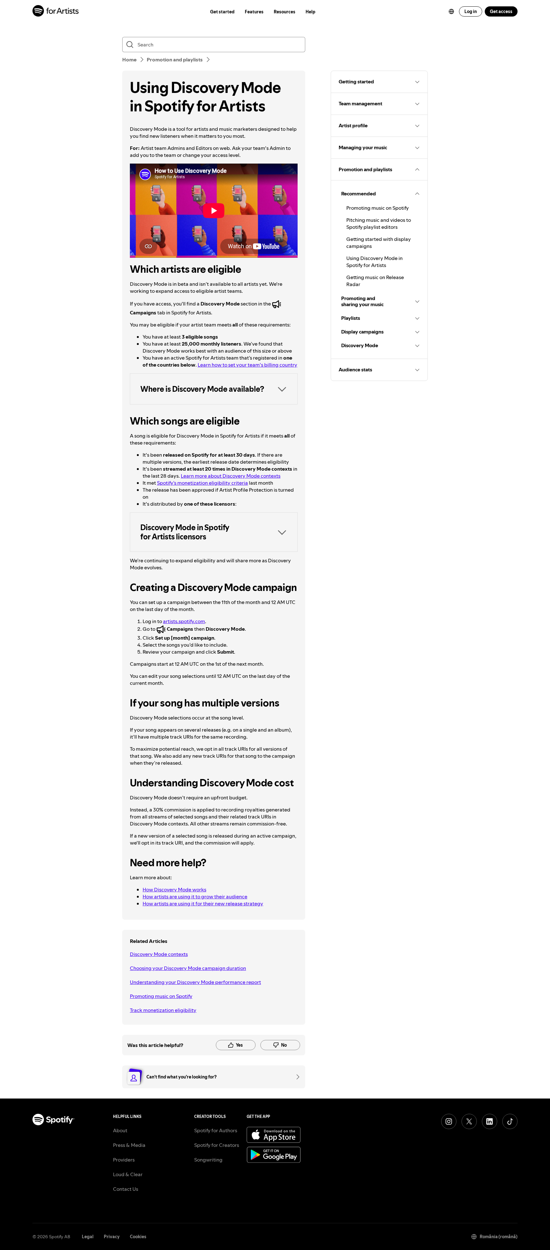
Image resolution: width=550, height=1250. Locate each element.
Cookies (138, 1236)
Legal (88, 1236)
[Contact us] (295, 1077)
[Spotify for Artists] (55, 11)
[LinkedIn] (489, 1121)
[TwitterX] (469, 1121)
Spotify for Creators (216, 1144)
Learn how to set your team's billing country (247, 364)
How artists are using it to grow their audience (195, 896)
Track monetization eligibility (163, 1010)
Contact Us (125, 1188)
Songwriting (208, 1159)
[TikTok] (510, 1121)
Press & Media (129, 1144)
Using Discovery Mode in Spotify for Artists (374, 262)
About (120, 1130)
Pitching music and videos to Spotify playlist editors (378, 223)
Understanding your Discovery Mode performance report (195, 982)
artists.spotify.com (184, 621)
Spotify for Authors (215, 1130)
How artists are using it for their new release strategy (203, 903)
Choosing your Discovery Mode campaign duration (188, 968)
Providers (124, 1159)
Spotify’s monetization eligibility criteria (202, 482)
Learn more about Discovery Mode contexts (230, 475)
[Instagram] (448, 1121)
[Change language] (451, 11)
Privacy (112, 1236)
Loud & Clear (128, 1174)
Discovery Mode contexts (159, 954)
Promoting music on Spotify (161, 996)
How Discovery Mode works (174, 889)
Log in (470, 11)
